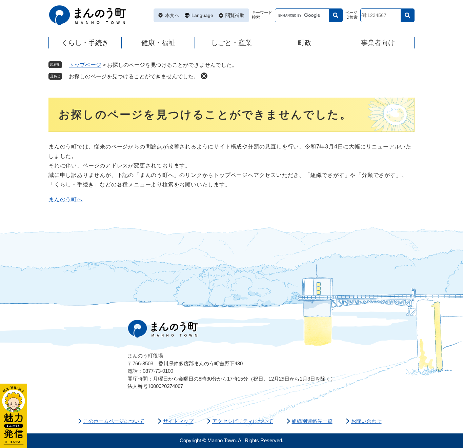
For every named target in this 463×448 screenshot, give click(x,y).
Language (202, 15)
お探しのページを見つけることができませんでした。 (134, 76)
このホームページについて (113, 421)
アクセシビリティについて (242, 421)
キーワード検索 (262, 15)
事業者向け (378, 42)
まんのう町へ (65, 199)
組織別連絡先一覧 (312, 421)
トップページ (85, 65)
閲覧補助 (234, 15)
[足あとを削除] (204, 76)
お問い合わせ (366, 421)
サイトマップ (178, 421)
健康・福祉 (158, 42)
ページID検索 (351, 15)
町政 (304, 42)
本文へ (172, 15)
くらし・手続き (85, 42)
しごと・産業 (231, 42)
